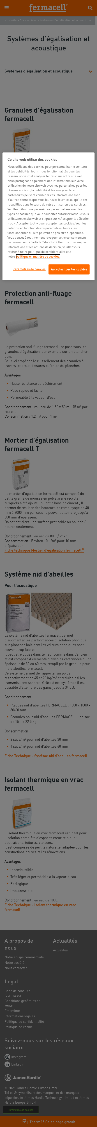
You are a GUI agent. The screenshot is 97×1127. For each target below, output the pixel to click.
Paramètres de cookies (29, 269)
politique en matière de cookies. (38, 256)
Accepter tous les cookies (69, 269)
